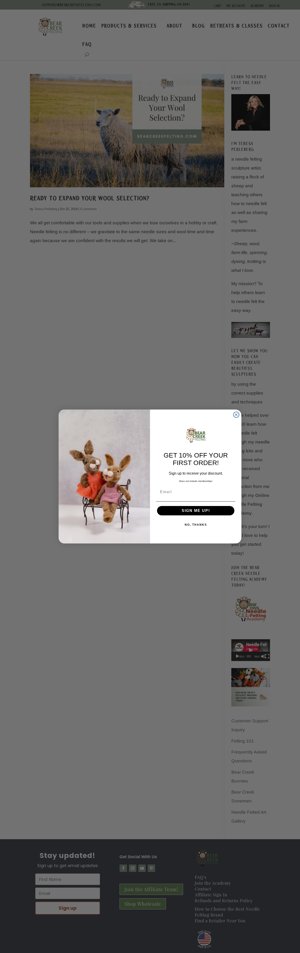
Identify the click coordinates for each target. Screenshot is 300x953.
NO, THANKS (196, 524)
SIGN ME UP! (196, 511)
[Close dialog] (236, 414)
